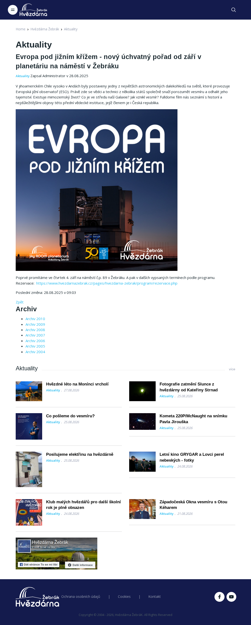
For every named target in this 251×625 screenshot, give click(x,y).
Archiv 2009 (35, 324)
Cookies (124, 596)
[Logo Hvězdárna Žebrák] (33, 10)
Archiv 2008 (35, 329)
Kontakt (154, 596)
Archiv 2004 (35, 351)
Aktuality (70, 29)
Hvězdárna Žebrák (44, 29)
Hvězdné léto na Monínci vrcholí (77, 384)
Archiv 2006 (35, 340)
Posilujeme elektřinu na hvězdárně (79, 454)
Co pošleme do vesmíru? (70, 416)
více (232, 369)
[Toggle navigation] (13, 10)
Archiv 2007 (35, 335)
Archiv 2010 (35, 318)
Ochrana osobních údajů (80, 596)
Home (20, 29)
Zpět (20, 302)
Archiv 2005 (35, 346)
